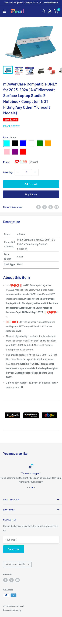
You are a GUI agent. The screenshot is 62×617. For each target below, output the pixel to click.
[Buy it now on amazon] (12, 412)
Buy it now (31, 194)
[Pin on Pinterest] (44, 207)
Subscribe (13, 549)
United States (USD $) (14, 564)
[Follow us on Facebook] (5, 580)
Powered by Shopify (12, 610)
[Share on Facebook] (38, 207)
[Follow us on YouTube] (17, 580)
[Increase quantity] (35, 172)
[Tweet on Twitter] (50, 207)
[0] (56, 11)
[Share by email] (56, 207)
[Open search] (43, 11)
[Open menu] (4, 11)
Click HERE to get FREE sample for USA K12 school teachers (31, 2)
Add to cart (31, 184)
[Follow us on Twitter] (11, 580)
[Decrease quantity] (18, 172)
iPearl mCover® (11, 126)
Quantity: (8, 172)
